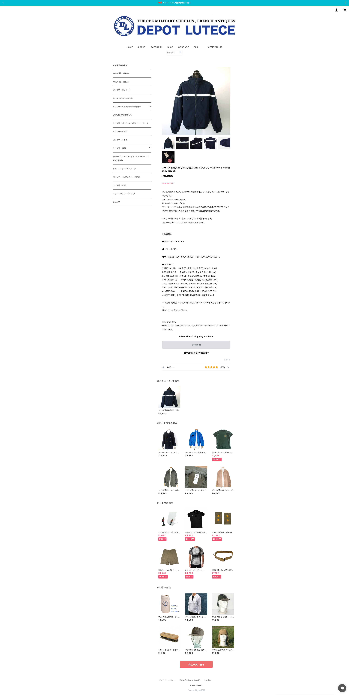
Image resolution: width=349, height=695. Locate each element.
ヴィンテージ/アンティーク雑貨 (126, 177)
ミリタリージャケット (121, 90)
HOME (130, 47)
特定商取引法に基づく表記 (189, 680)
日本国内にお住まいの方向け (196, 353)
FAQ (196, 47)
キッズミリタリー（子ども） (124, 193)
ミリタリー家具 (119, 185)
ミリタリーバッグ (120, 131)
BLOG (170, 47)
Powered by (193, 690)
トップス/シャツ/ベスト (123, 98)
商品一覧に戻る (196, 664)
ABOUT (142, 47)
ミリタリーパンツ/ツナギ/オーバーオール (130, 123)
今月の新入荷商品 (121, 73)
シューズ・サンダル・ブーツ (124, 169)
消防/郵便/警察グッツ (122, 115)
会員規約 (207, 680)
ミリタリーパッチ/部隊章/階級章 (127, 106)
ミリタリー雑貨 (119, 148)
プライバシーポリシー (167, 680)
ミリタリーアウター (121, 140)
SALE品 (116, 202)
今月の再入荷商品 (121, 81)
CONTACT (183, 47)
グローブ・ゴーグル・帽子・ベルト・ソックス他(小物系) (131, 158)
